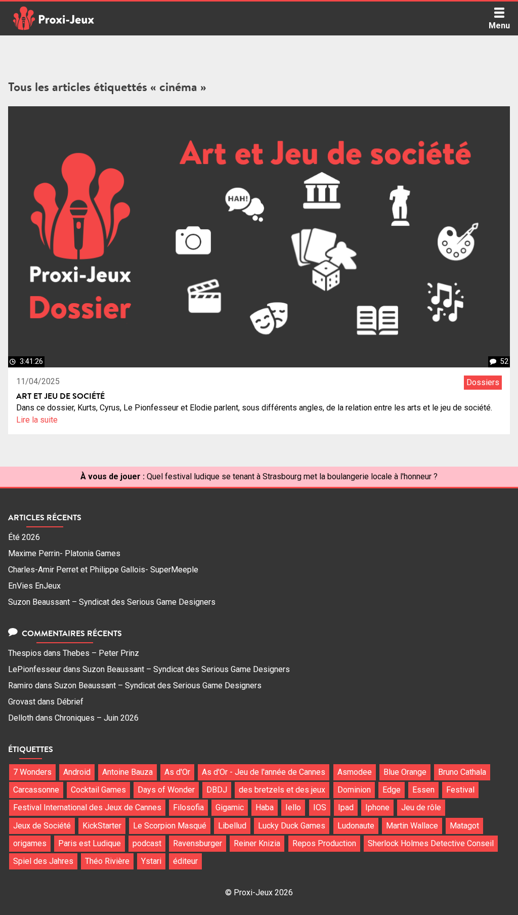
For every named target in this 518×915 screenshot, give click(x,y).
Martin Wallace (412, 825)
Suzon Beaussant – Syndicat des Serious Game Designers (111, 602)
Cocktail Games (98, 790)
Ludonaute (355, 825)
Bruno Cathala (462, 772)
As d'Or (177, 772)
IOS (319, 807)
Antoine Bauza (127, 772)
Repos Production (324, 843)
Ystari (151, 861)
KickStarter (101, 825)
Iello (293, 807)
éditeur (185, 861)
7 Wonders (32, 772)
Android (77, 772)
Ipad (346, 807)
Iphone (377, 807)
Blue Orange (404, 772)
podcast (147, 843)
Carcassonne (36, 790)
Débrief (70, 701)
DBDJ (216, 790)
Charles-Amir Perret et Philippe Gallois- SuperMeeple (103, 569)
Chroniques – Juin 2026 (97, 718)
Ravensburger (197, 843)
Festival (460, 790)
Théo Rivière (107, 861)
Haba (264, 807)
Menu (499, 25)
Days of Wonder (166, 790)
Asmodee (354, 772)
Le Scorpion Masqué (169, 825)
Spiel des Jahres (43, 861)
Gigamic (229, 807)
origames (30, 843)
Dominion (354, 790)
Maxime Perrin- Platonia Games (64, 553)
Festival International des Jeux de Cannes (87, 807)
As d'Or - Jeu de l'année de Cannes (263, 772)
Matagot (464, 825)
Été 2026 (24, 537)
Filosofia (188, 807)
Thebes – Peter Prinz (101, 653)
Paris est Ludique (89, 843)
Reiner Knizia (257, 843)
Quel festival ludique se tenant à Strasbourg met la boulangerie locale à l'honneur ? (292, 476)
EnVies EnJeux (34, 586)
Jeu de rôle (421, 807)
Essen (423, 790)
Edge (391, 790)
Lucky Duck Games (291, 825)
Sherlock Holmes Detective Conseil (431, 843)
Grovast (21, 701)
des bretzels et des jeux (282, 790)
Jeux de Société (42, 825)
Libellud (232, 825)
